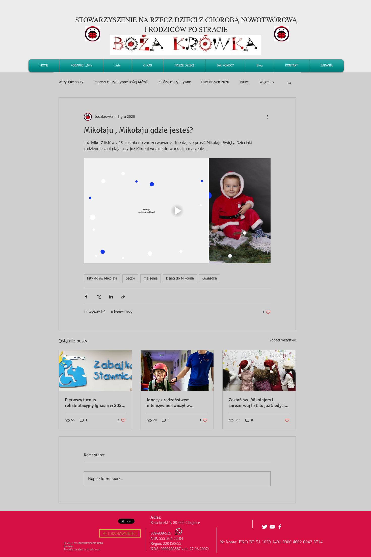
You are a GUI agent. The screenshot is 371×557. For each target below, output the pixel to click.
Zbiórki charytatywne (174, 82)
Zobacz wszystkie (283, 340)
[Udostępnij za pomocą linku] (123, 296)
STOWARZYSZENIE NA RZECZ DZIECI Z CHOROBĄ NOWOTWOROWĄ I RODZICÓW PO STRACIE (186, 24)
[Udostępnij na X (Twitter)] (98, 296)
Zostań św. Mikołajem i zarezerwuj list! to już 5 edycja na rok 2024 (258, 402)
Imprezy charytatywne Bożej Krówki (120, 82)
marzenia (150, 278)
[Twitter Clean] (264, 527)
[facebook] (280, 527)
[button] (289, 82)
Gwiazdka (209, 278)
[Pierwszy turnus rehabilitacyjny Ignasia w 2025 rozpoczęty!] (95, 370)
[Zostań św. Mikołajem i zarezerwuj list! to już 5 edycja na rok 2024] (259, 370)
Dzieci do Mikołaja (180, 278)
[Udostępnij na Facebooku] (86, 296)
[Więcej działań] (267, 117)
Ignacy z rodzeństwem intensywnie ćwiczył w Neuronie (168, 402)
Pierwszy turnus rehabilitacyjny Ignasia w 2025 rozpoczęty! (94, 402)
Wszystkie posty (71, 82)
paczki (130, 278)
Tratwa (244, 82)
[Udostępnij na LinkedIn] (111, 296)
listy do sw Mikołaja (102, 278)
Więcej (264, 82)
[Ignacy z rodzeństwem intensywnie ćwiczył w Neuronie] (177, 370)
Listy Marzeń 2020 (215, 82)
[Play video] (177, 210)
